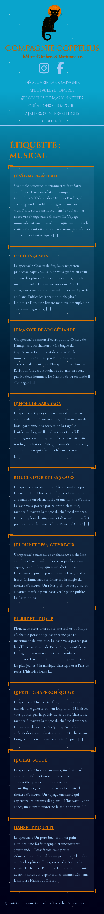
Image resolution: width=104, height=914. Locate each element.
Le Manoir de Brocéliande (44, 330)
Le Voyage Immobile (36, 176)
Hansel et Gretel (34, 828)
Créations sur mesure (52, 105)
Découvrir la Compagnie (52, 82)
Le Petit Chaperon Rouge (44, 692)
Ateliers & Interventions (52, 113)
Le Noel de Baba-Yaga (37, 403)
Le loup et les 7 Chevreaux (44, 545)
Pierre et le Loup (33, 619)
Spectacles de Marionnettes (52, 98)
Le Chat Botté (30, 760)
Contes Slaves (31, 256)
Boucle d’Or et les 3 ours (44, 477)
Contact (52, 121)
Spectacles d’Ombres (52, 90)
